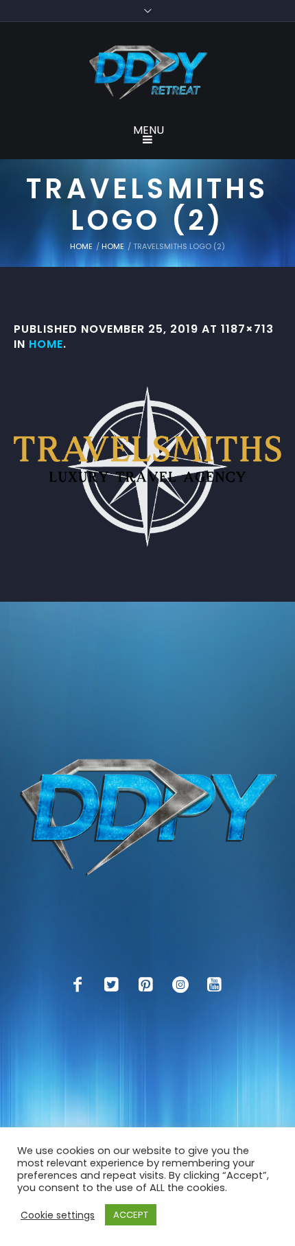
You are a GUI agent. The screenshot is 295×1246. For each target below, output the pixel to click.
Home (81, 246)
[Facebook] (77, 984)
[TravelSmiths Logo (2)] (147, 466)
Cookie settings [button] (58, 1215)
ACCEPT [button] (130, 1214)
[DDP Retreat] (147, 73)
